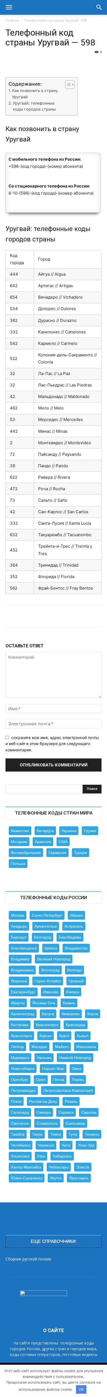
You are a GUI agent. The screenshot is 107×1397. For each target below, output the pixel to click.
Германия (57, 852)
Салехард (20, 1112)
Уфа (41, 1156)
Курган (46, 1036)
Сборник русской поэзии (28, 1259)
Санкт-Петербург (47, 915)
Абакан (76, 915)
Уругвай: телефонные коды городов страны (34, 106)
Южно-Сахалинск (26, 1178)
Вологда (74, 970)
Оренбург (19, 1079)
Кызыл (82, 1036)
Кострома (19, 1025)
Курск (64, 1036)
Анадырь (19, 926)
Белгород (42, 937)
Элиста (82, 1167)
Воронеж (19, 981)
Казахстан (20, 831)
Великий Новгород (53, 959)
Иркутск (18, 1003)
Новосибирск (22, 1068)
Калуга (48, 1014)
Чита (66, 1145)
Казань (69, 1003)
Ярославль (79, 1178)
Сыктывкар (75, 1123)
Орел (41, 1079)
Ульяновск (20, 1156)
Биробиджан (70, 937)
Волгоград (50, 970)
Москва (17, 915)
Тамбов (17, 1134)
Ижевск (72, 992)
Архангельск (46, 926)
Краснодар (75, 1025)
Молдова (19, 841)
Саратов (88, 1112)
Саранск (66, 1112)
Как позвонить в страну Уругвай (35, 93)
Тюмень (92, 1134)
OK (81, 1389)
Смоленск (20, 1123)
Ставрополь (47, 1123)
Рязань (71, 1101)
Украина (68, 831)
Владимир (20, 959)
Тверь (37, 1134)
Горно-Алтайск (48, 981)
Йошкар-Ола (43, 1003)
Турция (80, 852)
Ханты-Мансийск (26, 1167)
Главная (12, 20)
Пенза (58, 1079)
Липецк (17, 1046)
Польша (18, 863)
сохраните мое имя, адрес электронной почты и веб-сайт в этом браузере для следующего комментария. (52, 743)
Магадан (39, 1046)
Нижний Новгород (75, 1057)
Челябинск (20, 1145)
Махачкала (86, 1046)
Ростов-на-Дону (43, 1101)
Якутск (55, 1178)
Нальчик (44, 1057)
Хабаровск (62, 1156)
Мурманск (20, 1057)
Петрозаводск (23, 1090)
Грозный (76, 981)
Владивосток (76, 948)
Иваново (50, 992)
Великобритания (26, 852)
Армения (43, 841)
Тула (73, 1134)
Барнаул (18, 937)
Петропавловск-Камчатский (68, 1090)
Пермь (78, 1079)
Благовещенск (24, 948)
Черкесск (46, 1145)
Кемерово (71, 1014)
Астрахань (73, 926)
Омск (76, 1068)
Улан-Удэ (86, 1145)
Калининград (22, 1014)
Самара (43, 1112)
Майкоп (62, 1046)
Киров (92, 1014)
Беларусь (45, 831)
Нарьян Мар (53, 1068)
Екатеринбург (23, 992)
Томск (55, 1134)
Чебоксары (59, 1167)
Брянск (50, 948)
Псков (16, 1101)
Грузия (90, 831)
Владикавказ (22, 970)
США (63, 841)
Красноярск (21, 1036)
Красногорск (47, 1025)
